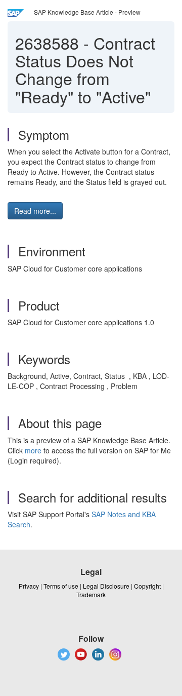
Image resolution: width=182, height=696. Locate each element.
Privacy (29, 586)
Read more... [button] (35, 211)
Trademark (91, 594)
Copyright (147, 586)
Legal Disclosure (106, 586)
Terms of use (60, 586)
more (33, 450)
